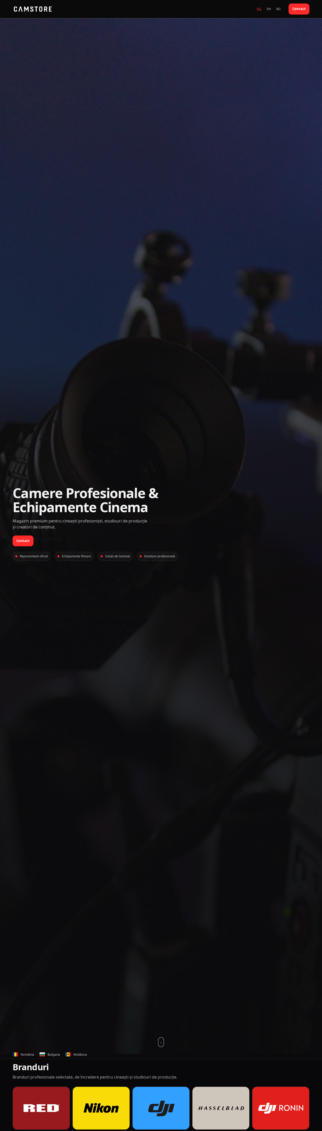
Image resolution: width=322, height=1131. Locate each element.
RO (259, 9)
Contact (299, 9)
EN (269, 9)
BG (278, 9)
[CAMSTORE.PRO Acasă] (33, 9)
